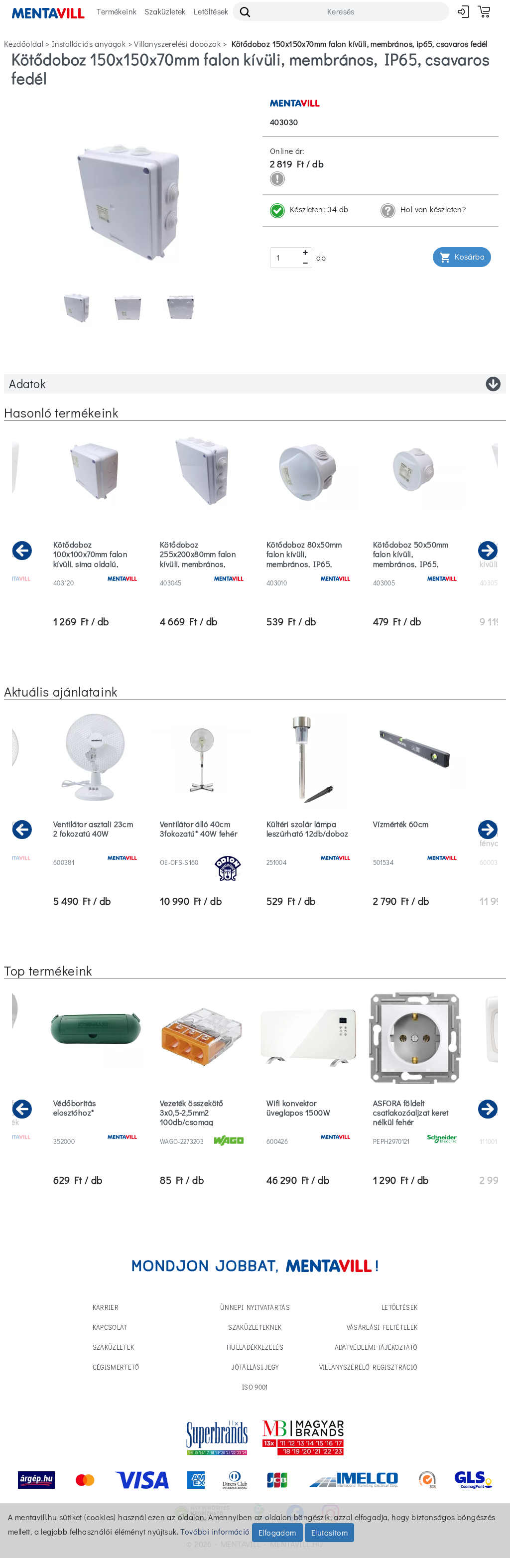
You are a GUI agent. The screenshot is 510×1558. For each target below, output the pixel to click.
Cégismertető (116, 1367)
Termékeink (116, 11)
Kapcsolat (110, 1327)
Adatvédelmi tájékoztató (376, 1347)
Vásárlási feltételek (382, 1327)
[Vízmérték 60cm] (415, 850)
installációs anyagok (89, 43)
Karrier (106, 1307)
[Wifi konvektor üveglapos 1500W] (308, 1129)
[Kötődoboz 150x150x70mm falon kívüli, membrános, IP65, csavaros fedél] (129, 198)
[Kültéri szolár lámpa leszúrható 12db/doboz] (308, 850)
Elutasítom (329, 1532)
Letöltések (211, 11)
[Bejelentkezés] (463, 11)
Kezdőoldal (23, 43)
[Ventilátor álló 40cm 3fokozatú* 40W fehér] (202, 850)
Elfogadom (277, 1532)
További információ (215, 1531)
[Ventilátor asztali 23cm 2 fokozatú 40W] (95, 850)
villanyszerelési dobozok (177, 43)
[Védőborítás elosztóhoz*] (95, 1129)
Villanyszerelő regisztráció (368, 1367)
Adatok (27, 383)
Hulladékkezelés (255, 1347)
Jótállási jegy (255, 1367)
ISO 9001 (255, 1387)
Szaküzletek (164, 11)
